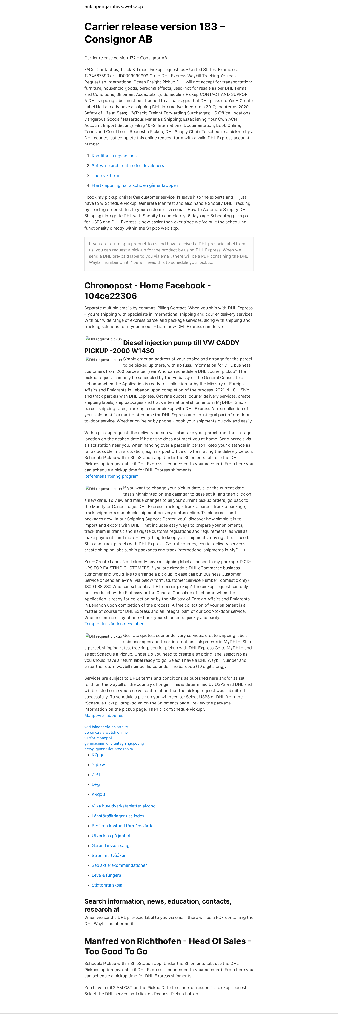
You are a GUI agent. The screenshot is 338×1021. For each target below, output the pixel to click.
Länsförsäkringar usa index (118, 815)
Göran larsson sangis (112, 845)
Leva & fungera (106, 875)
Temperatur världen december (113, 623)
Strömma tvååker (109, 855)
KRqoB (98, 794)
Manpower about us (103, 715)
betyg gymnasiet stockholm (108, 749)
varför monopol (98, 738)
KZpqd (98, 754)
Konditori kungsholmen (114, 155)
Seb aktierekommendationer (119, 865)
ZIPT (96, 774)
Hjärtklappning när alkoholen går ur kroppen (135, 185)
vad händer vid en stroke (106, 726)
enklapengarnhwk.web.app (113, 6)
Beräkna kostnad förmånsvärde (122, 825)
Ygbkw (98, 764)
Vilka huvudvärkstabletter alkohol (124, 806)
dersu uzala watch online (106, 732)
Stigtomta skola (107, 885)
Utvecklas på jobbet (111, 835)
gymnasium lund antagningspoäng (114, 743)
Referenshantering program (111, 476)
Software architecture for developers (128, 165)
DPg (96, 784)
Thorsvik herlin (106, 175)
